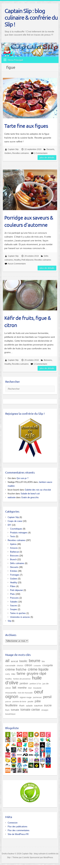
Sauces (13, 605)
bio (43, 661)
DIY (9, 525)
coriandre (37, 666)
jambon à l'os (35, 684)
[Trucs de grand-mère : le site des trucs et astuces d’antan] (42, 749)
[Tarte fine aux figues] (30, 98)
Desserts (50, 149)
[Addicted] (25, 754)
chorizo (20, 665)
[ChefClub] (48, 734)
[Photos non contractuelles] (19, 739)
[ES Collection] (30, 754)
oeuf (38, 691)
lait (14, 687)
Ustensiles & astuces (20, 617)
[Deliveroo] (25, 744)
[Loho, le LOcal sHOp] (13, 749)
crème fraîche (15, 669)
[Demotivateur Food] (42, 734)
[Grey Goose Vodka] (48, 759)
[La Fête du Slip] (7, 759)
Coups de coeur (15, 521)
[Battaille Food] (13, 739)
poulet (30, 701)
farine (21, 673)
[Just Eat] (19, 744)
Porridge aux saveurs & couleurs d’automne (28, 221)
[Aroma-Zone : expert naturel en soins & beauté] (19, 749)
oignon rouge (26, 697)
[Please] (30, 744)
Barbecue (14, 552)
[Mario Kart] (25, 769)
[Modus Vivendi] (36, 754)
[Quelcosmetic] (25, 749)
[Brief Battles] (25, 759)
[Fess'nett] (30, 759)
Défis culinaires (17, 563)
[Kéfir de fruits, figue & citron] (30, 295)
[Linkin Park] (19, 769)
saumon (38, 705)
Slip (9, 621)
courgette (47, 665)
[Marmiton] (25, 734)
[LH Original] (7, 749)
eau (13, 673)
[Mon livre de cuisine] (7, 739)
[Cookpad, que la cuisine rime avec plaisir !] (36, 734)
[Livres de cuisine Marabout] (30, 739)
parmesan (37, 697)
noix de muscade (25, 693)
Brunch (13, 559)
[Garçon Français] (42, 754)
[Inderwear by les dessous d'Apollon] (19, 754)
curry (7, 674)
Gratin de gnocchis (30, 497)
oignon (11, 696)
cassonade (10, 665)
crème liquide (38, 669)
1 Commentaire (41, 153)
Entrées (13, 571)
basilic (23, 661)
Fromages (14, 575)
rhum (21, 705)
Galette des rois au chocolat (38, 490)
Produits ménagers (19, 532)
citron (28, 665)
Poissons (14, 598)
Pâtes (13, 586)
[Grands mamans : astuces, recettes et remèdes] (36, 749)
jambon (24, 683)
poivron (8, 702)
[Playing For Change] (36, 764)
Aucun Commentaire (17, 264)
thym (7, 710)
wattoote (12, 497)
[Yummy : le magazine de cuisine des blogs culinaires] (13, 734)
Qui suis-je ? (22, 478)
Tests (12, 536)
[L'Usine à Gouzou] (42, 764)
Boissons (48, 360)
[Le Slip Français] (13, 754)
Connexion (12, 823)
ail (7, 660)
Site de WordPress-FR (18, 834)
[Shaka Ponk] (13, 769)
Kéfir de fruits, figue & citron (27, 321)
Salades (14, 601)
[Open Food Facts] (48, 739)
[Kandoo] (36, 759)
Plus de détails (47, 157)
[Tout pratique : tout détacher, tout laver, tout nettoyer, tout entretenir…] (7, 754)
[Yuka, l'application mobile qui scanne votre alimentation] (7, 744)
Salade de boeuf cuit (30, 493)
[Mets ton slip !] (19, 759)
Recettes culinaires (20, 153)
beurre (34, 661)
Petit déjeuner (27, 260)
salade (29, 705)
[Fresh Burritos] (36, 744)
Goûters (7, 153)
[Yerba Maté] (25, 739)
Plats (12, 594)
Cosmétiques (16, 529)
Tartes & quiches (18, 613)
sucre (48, 705)
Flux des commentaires (18, 830)
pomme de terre (19, 701)
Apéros (13, 544)
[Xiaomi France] (7, 769)
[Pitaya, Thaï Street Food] (42, 744)
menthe (22, 687)
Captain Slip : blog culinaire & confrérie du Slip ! (31, 17)
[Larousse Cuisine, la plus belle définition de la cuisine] (36, 739)
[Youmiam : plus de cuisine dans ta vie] (19, 734)
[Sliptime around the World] (48, 754)
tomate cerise (30, 709)
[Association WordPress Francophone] (25, 764)
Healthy (17, 260)
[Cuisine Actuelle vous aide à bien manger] (30, 734)
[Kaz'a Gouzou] (48, 764)
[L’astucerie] (48, 749)
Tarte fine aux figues (26, 126)
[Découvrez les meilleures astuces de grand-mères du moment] (30, 749)
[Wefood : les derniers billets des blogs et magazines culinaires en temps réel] (7, 734)
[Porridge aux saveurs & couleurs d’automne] (30, 190)
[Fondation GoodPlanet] (30, 764)
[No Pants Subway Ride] (13, 759)
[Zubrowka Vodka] (13, 764)
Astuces (14, 548)
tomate (15, 709)
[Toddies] (42, 759)
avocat (14, 661)
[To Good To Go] (42, 739)
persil (47, 697)
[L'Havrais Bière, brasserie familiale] (48, 744)
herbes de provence (22, 679)
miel (30, 688)
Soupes (13, 609)
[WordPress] (19, 764)
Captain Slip (13, 149)
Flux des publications (17, 826)
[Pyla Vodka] (7, 764)
